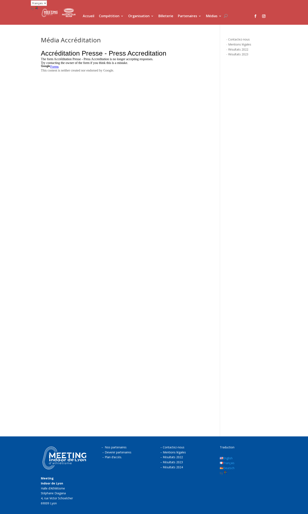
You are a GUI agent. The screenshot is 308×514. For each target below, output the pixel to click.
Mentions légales (239, 44)
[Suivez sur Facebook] (255, 16)
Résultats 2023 (238, 54)
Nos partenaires (116, 447)
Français (228, 463)
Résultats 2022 (238, 49)
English (228, 458)
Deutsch (228, 468)
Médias (211, 16)
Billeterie (165, 16)
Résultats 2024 (173, 467)
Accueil (88, 16)
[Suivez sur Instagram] (263, 16)
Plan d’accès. (113, 457)
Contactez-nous (239, 39)
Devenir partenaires (118, 452)
